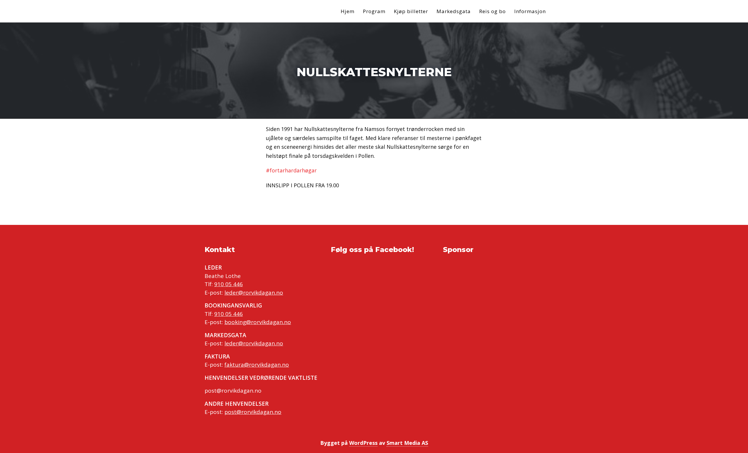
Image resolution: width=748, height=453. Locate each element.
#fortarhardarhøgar (291, 170)
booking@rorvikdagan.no (257, 322)
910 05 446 (228, 284)
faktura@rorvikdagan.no (256, 364)
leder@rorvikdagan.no (253, 292)
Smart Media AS (407, 442)
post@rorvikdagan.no (252, 412)
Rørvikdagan (245, 11)
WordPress (363, 442)
